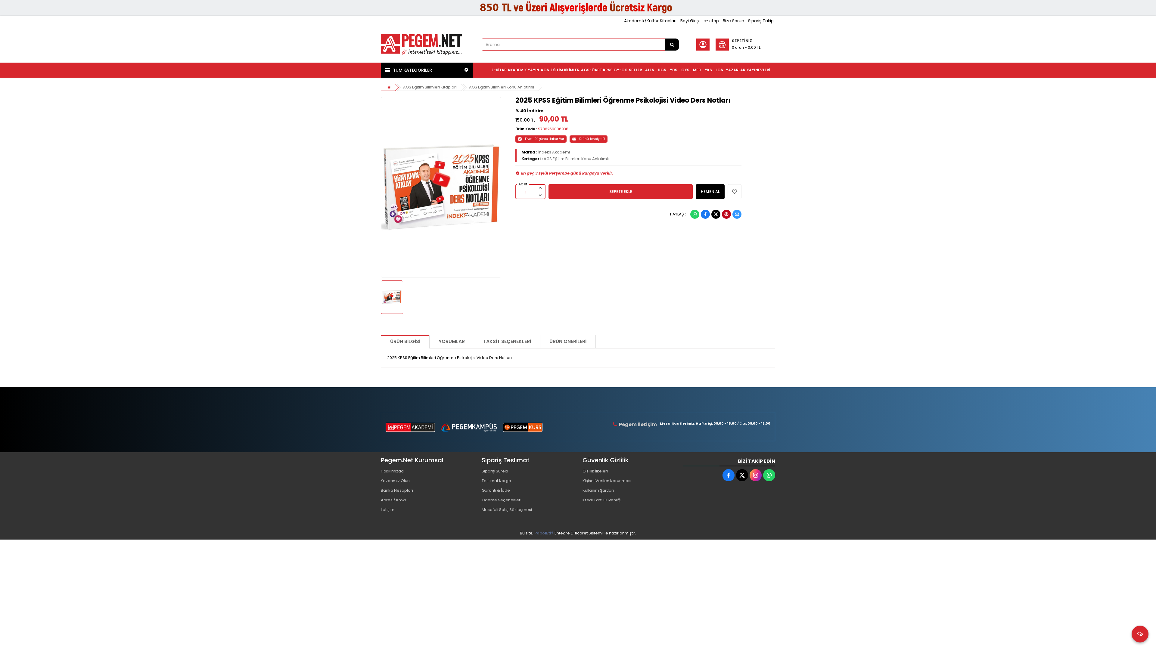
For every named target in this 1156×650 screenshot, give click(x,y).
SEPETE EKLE (620, 191)
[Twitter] (715, 214)
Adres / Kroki (393, 500)
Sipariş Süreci (495, 471)
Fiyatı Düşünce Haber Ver (544, 139)
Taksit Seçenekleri (507, 341)
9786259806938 (553, 129)
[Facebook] (705, 214)
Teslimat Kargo (496, 481)
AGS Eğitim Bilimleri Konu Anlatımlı (501, 87)
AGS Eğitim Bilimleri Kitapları (430, 87)
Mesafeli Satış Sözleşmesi (507, 509)
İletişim (387, 509)
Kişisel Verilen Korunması (607, 481)
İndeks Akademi (554, 152)
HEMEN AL (710, 191)
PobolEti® (544, 533)
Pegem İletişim (638, 424)
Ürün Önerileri (567, 341)
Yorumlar (452, 341)
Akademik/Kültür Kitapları (650, 21)
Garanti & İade (496, 490)
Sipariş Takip (761, 21)
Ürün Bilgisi (405, 341)
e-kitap (711, 21)
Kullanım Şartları (598, 490)
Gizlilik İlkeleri (595, 471)
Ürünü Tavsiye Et (592, 139)
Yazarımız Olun (395, 481)
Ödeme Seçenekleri (501, 500)
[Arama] (672, 45)
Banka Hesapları (397, 490)
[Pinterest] (726, 214)
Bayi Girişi (690, 21)
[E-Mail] (736, 214)
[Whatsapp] (694, 214)
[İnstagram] (756, 475)
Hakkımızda (392, 471)
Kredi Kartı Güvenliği (602, 500)
